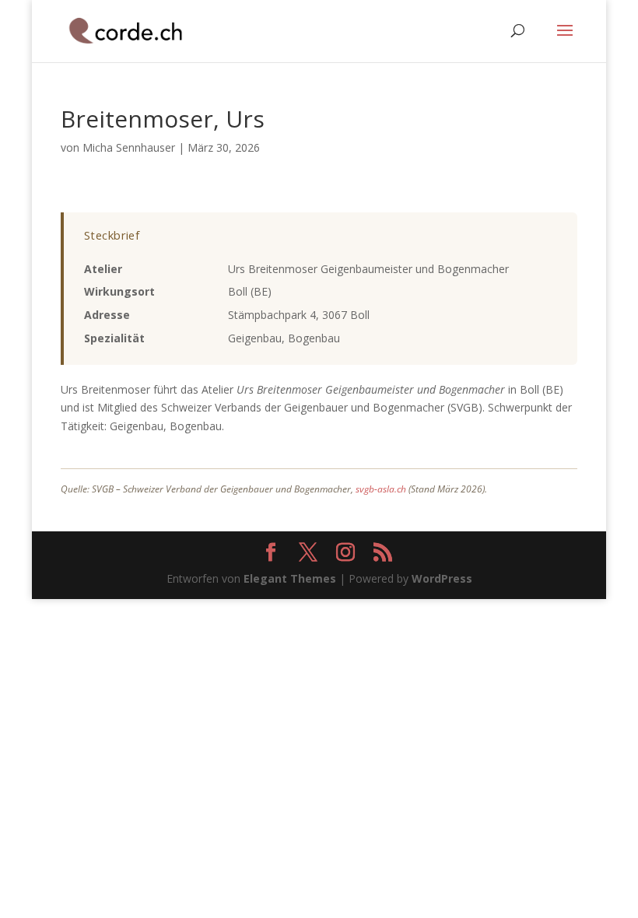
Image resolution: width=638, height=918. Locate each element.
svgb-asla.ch (381, 489)
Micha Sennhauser (128, 147)
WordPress (442, 578)
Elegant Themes (290, 578)
